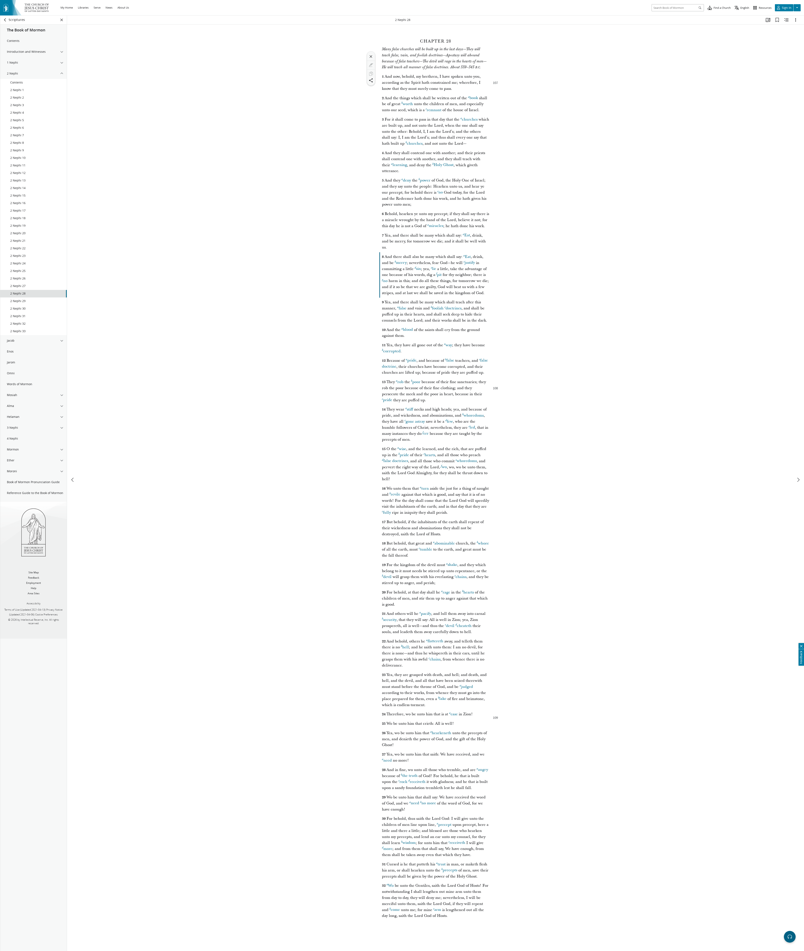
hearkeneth (441, 733)
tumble (426, 549)
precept (444, 824)
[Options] (795, 19)
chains (461, 576)
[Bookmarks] (777, 19)
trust (442, 864)
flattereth (435, 641)
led (472, 427)
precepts (450, 870)
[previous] (73, 480)
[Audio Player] (790, 937)
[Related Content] (786, 19)
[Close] (371, 56)
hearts (430, 455)
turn (425, 488)
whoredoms (474, 415)
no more (428, 803)
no (440, 192)
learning (400, 165)
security (390, 619)
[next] (798, 480)
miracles (436, 226)
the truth (409, 776)
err (426, 433)
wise (402, 449)
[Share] (371, 80)
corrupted (392, 351)
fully (387, 512)
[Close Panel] (61, 20)
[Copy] (371, 73)
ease (454, 714)
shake (452, 565)
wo (444, 467)
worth (408, 104)
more (387, 848)
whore (483, 543)
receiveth (417, 781)
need (387, 760)
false (402, 308)
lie (434, 269)
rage (446, 592)
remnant (434, 110)
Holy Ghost (444, 165)
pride (411, 360)
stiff (410, 409)
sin (418, 269)
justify (470, 262)
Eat (467, 235)
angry (483, 769)
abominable (444, 543)
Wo (391, 885)
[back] (5, 20)
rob (400, 382)
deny (407, 180)
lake (442, 698)
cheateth (464, 625)
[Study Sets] (768, 19)
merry (401, 262)
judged (467, 686)
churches (470, 119)
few (450, 421)
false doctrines (395, 461)
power (425, 180)
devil (387, 576)
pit (439, 274)
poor (416, 382)
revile (395, 494)
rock (403, 781)
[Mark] (371, 65)
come (395, 909)
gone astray (415, 421)
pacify (426, 613)
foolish (437, 308)
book (473, 98)
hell (405, 647)
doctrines (453, 308)
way (449, 345)
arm (437, 909)
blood (408, 329)
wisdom (409, 842)
